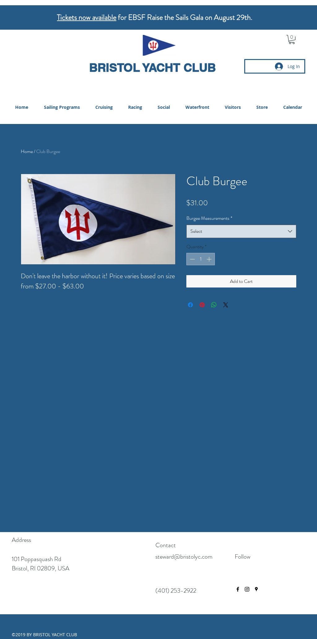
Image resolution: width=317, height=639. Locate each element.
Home (27, 151)
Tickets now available (86, 17)
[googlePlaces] (256, 589)
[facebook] (238, 589)
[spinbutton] (200, 259)
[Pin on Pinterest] (202, 305)
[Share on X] (225, 305)
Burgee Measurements (209, 218)
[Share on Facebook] (190, 305)
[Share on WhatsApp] (214, 305)
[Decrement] (191, 259)
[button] (291, 39)
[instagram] (247, 589)
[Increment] (209, 259)
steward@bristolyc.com (183, 556)
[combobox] (241, 231)
